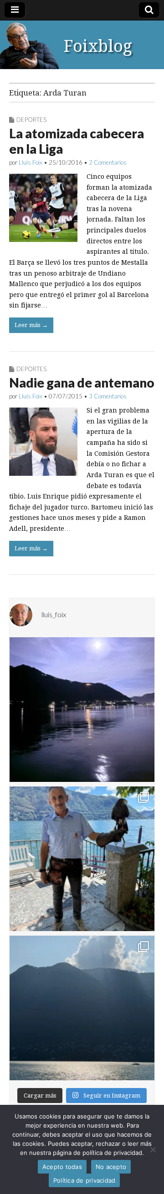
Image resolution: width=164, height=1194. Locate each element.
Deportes (31, 119)
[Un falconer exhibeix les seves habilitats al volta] (82, 858)
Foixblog (98, 46)
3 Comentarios (108, 396)
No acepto (111, 1166)
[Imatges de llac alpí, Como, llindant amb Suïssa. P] (82, 1008)
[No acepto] (152, 1149)
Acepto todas (62, 1166)
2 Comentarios (108, 162)
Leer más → (31, 325)
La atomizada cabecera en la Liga (76, 141)
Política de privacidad (84, 1180)
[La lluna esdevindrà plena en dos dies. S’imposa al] (82, 709)
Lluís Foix (30, 162)
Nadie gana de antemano (81, 382)
